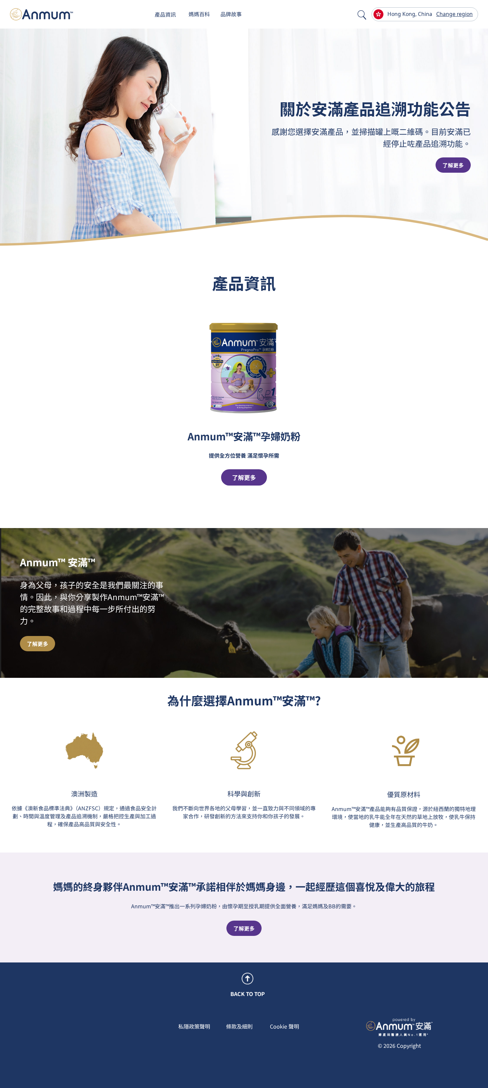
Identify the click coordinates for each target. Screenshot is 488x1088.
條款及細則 (239, 1026)
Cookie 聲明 (284, 1026)
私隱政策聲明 (194, 1026)
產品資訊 (165, 14)
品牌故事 (231, 14)
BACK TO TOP (247, 994)
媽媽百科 (199, 14)
